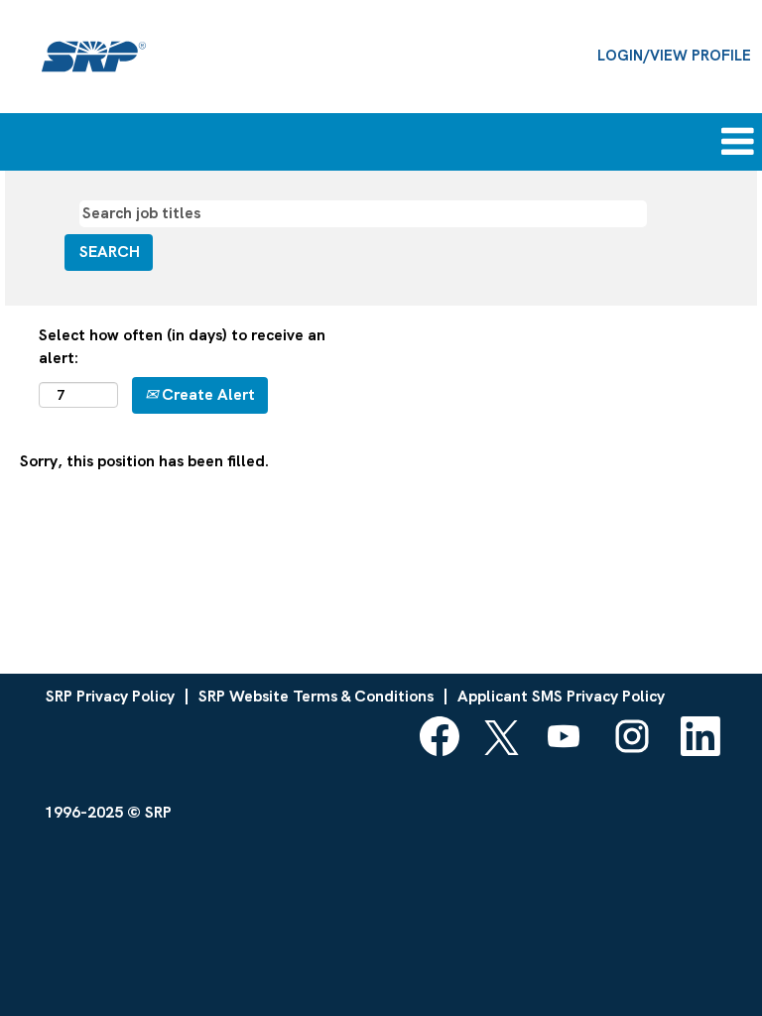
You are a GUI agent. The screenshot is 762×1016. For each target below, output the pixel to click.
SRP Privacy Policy (110, 696)
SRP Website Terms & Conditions (316, 696)
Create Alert (206, 394)
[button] (635, 142)
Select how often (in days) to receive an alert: (182, 346)
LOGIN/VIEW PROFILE (674, 55)
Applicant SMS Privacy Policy (561, 696)
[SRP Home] (94, 56)
